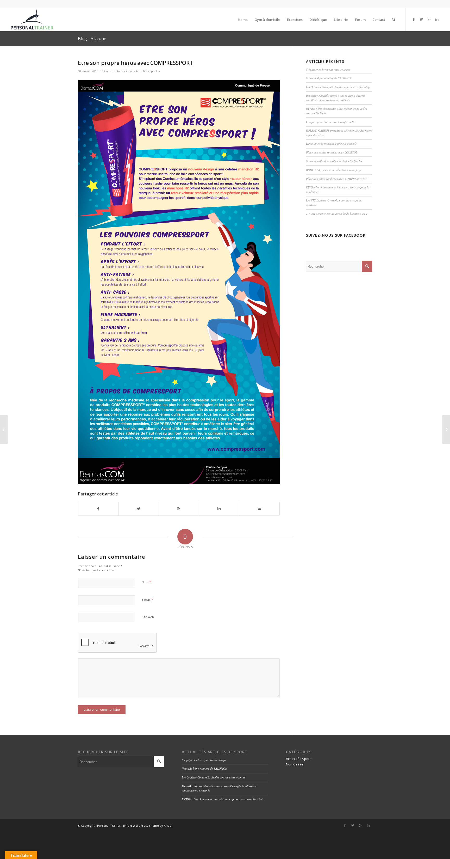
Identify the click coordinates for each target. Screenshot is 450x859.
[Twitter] (421, 19)
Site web (148, 617)
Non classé (294, 764)
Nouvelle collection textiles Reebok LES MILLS (334, 161)
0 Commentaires (113, 71)
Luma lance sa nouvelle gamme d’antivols (331, 143)
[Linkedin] (437, 19)
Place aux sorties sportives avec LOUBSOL (331, 152)
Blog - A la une (92, 38)
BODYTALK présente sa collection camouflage (333, 170)
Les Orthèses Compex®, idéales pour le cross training (338, 87)
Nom (146, 582)
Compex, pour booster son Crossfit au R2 (330, 122)
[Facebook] (413, 19)
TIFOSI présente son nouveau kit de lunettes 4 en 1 (336, 214)
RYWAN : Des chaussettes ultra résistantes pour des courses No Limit (222, 799)
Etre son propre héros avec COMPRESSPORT (135, 62)
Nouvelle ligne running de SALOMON (328, 78)
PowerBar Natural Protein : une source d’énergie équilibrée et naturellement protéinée (335, 98)
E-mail (147, 599)
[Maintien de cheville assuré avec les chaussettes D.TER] (4, 429)
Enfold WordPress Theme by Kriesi (147, 825)
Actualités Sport (146, 71)
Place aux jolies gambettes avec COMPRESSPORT (336, 179)
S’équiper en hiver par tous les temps (328, 69)
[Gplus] (429, 19)
